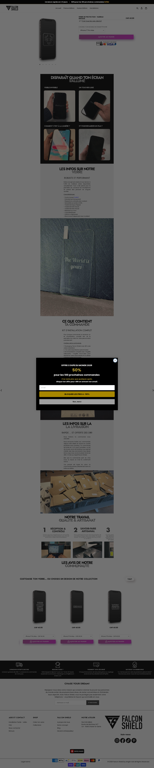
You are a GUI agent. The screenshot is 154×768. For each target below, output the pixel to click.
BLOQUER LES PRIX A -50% (77, 394)
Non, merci (77, 402)
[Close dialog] (115, 360)
